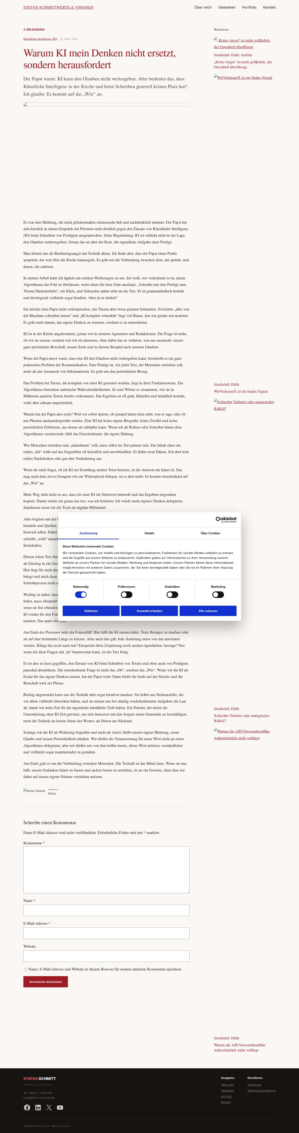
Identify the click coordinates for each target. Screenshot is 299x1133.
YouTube (246, 54)
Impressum (254, 1084)
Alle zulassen (208, 611)
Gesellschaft (221, 54)
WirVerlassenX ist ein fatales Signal (240, 391)
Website (29, 946)
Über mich (227, 1084)
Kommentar (34, 842)
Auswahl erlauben (149, 611)
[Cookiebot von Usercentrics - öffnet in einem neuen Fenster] (219, 520)
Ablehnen (91, 611)
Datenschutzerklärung (262, 1090)
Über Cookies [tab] (210, 533)
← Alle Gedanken (34, 29)
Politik (235, 54)
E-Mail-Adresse (36, 923)
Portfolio (226, 1096)
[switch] (126, 594)
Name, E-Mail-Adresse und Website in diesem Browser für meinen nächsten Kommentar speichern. (105, 968)
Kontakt (226, 1102)
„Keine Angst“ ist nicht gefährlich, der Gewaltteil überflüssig (243, 64)
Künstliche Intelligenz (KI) (40, 39)
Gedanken (227, 1090)
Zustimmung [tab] (89, 533)
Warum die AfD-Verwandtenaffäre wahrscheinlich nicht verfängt (239, 1047)
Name (29, 900)
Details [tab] (150, 533)
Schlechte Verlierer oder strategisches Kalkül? (242, 718)
